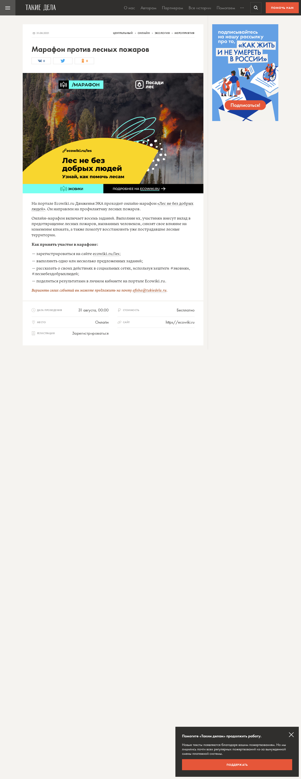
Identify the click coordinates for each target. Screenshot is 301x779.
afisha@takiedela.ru (149, 290)
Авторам (148, 8)
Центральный (123, 33)
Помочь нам (282, 8)
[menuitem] (7, 7)
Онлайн (144, 33)
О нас (129, 8)
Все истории (200, 8)
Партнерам (172, 8)
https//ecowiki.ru (180, 322)
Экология (163, 33)
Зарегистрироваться (90, 333)
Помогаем (226, 8)
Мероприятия (185, 33)
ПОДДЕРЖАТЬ (237, 765)
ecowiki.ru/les (106, 254)
